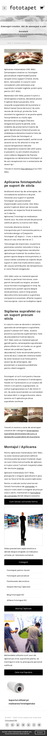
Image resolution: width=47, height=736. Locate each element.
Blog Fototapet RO (15, 595)
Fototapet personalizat (18, 576)
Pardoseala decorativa (18, 581)
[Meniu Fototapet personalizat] (4, 8)
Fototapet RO (11, 720)
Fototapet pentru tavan (18, 570)
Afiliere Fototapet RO (17, 600)
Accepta (40, 732)
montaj (20, 468)
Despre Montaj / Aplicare (18, 587)
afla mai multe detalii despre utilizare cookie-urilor (17, 733)
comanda (30, 486)
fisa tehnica (27, 169)
